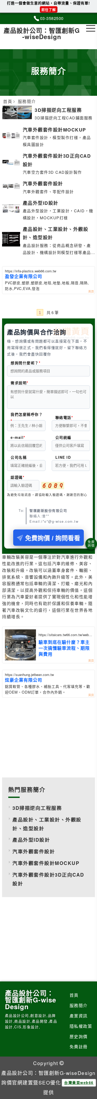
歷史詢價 (79, 1036)
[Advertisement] (48, 736)
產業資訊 (79, 1016)
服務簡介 (79, 1005)
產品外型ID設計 (31, 839)
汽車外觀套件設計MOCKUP (45, 863)
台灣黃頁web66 (79, 1082)
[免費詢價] (91, 544)
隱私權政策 (81, 1026)
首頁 (74, 995)
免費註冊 (79, 1047)
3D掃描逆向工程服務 (37, 807)
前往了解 (48, 9)
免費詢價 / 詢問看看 (52, 538)
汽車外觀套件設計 (33, 851)
